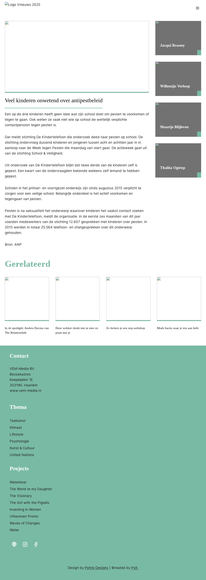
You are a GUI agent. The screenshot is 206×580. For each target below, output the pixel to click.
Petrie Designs (96, 568)
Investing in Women (25, 509)
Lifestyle (16, 434)
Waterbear (18, 482)
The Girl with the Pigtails (29, 503)
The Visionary (21, 496)
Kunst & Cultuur (22, 448)
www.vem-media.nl (25, 391)
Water (14, 530)
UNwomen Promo (24, 516)
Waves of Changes (25, 523)
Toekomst (18, 421)
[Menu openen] (197, 8)
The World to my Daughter (31, 489)
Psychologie (19, 441)
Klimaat (16, 428)
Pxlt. (134, 568)
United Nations (22, 455)
